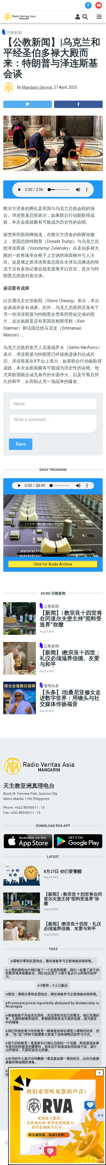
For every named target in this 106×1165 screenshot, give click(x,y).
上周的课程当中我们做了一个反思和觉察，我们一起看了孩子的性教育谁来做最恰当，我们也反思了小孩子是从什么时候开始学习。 (52, 973)
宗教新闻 (14, 32)
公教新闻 (51, 606)
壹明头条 (51, 686)
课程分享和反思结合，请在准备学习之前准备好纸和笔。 (54, 961)
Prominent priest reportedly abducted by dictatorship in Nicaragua (52, 1004)
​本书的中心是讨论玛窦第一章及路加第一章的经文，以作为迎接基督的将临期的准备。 (52, 1060)
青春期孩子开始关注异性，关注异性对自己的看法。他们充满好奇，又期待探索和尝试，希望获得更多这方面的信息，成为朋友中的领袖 (52, 1018)
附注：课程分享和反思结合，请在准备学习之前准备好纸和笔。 (53, 994)
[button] (27, 104)
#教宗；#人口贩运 (54, 985)
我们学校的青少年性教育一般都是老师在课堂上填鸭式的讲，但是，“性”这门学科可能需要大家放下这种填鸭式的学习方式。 (52, 1032)
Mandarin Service (37, 87)
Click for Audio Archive (53, 564)
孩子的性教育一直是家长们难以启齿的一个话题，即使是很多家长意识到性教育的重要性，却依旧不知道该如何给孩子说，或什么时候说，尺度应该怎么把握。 (52, 1046)
